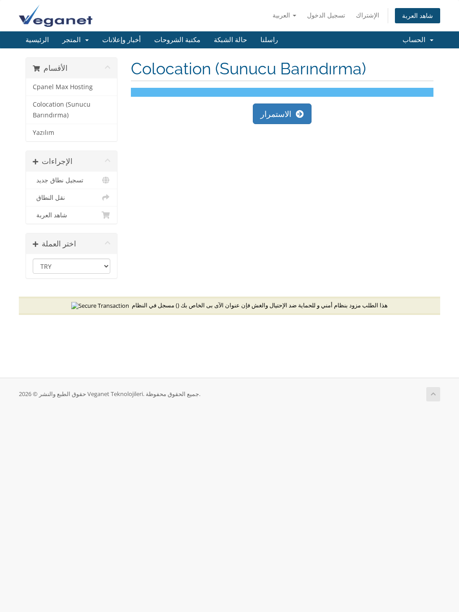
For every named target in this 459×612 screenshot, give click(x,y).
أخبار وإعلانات (121, 40)
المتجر (73, 40)
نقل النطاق (49, 198)
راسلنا (269, 40)
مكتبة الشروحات (177, 40)
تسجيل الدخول (326, 15)
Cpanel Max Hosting (63, 87)
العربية (282, 15)
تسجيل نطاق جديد (58, 180)
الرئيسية (37, 40)
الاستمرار (278, 113)
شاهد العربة (417, 15)
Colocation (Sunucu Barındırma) (62, 109)
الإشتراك (367, 15)
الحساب (416, 40)
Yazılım (43, 133)
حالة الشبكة (230, 40)
